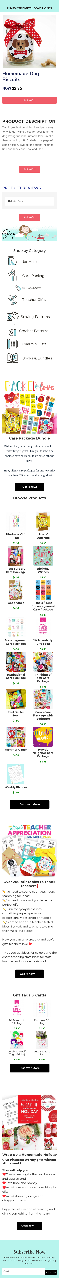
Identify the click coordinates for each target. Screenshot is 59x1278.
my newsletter (38, 1260)
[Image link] (29, 265)
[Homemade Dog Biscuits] (29, 41)
